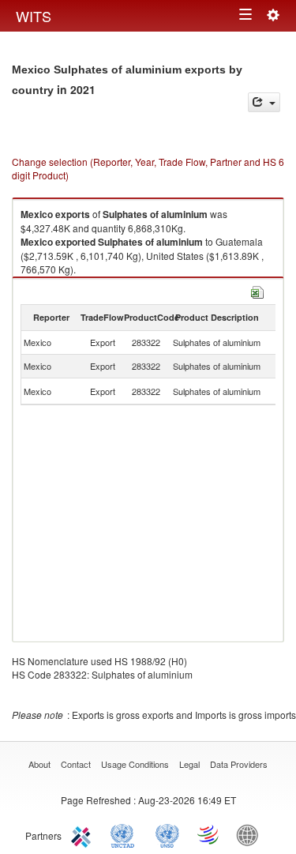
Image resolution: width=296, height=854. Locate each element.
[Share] (264, 102)
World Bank (251, 834)
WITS (33, 16)
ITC (83, 834)
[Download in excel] (257, 290)
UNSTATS (167, 834)
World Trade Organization (209, 834)
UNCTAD (125, 834)
